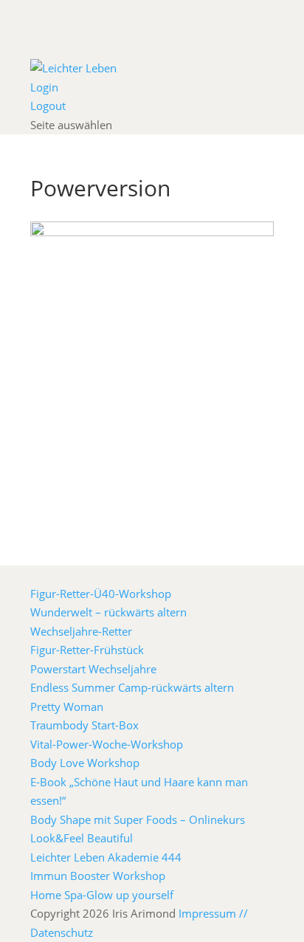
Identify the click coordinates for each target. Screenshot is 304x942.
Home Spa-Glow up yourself (101, 894)
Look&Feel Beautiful (81, 838)
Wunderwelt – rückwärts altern (108, 612)
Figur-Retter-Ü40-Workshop (100, 593)
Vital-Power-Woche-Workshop (106, 744)
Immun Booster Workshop (97, 875)
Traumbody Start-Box (84, 725)
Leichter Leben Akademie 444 (106, 857)
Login (44, 87)
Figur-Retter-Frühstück (87, 649)
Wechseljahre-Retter (81, 631)
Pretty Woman (66, 706)
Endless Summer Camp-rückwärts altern (132, 687)
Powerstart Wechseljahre (93, 668)
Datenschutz (61, 932)
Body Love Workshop (84, 762)
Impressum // (213, 913)
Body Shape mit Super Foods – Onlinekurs (137, 819)
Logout (48, 105)
